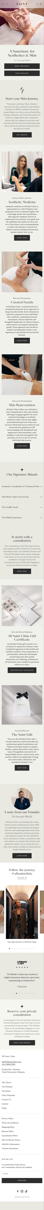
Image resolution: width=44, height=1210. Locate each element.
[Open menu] (3, 4)
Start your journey (22, 1043)
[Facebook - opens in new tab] (17, 1191)
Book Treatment (22, 66)
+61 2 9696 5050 (8, 1064)
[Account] (37, 4)
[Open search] (7, 4)
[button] (22, 486)
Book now (22, 571)
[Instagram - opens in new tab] (22, 1191)
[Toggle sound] (34, 935)
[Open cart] (41, 4)
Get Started (22, 135)
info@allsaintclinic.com (11, 1062)
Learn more (22, 856)
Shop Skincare (22, 73)
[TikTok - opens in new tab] (26, 1191)
